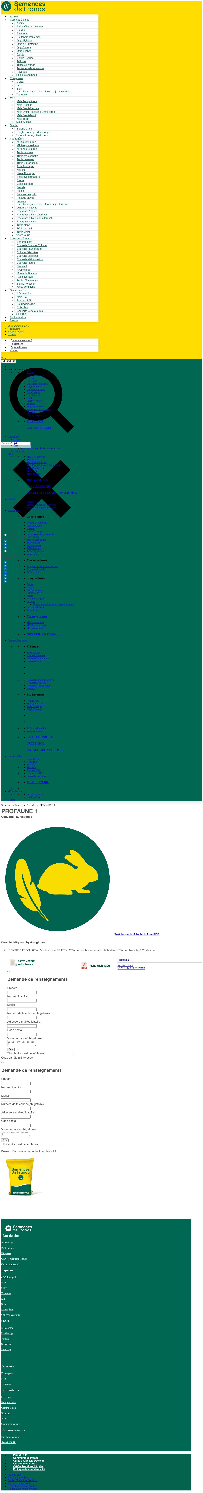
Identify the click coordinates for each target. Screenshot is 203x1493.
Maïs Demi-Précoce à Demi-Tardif (44, 465)
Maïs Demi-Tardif (36, 468)
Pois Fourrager (34, 537)
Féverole (31, 412)
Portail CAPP (8, 1442)
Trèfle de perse (34, 545)
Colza (17, 439)
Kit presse (6, 1253)
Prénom (12, 988)
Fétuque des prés (35, 590)
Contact (12, 334)
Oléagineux (13, 436)
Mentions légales (18, 1258)
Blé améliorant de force (30, 26)
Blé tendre (32, 381)
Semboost (6, 1413)
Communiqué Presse (26, 1458)
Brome (30, 584)
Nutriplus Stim (8, 1402)
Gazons (11, 799)
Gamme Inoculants (10, 1424)
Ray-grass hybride (36, 569)
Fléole (30, 595)
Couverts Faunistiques (38, 658)
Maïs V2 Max (23, 121)
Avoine (30, 372)
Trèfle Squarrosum (36, 551)
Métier (11, 1004)
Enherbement (33, 652)
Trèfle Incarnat (34, 548)
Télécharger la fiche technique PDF (137, 934)
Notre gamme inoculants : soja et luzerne (46, 91)
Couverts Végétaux (17, 640)
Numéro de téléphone (28, 1013)
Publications (7, 1248)
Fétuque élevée (34, 593)
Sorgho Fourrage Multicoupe (32, 135)
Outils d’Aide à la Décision (29, 1460)
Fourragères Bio (35, 773)
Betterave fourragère (28, 177)
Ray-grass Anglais (36, 598)
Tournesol (21, 94)
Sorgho (14, 125)
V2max (5, 1418)
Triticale (31, 403)
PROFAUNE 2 (125, 965)
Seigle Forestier (34, 709)
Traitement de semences (30, 68)
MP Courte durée (35, 622)
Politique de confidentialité (29, 1469)
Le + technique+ (35, 794)
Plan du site (7, 1242)
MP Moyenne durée (36, 625)
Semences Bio (15, 756)
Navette (30, 528)
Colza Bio (32, 761)
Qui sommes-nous (10, 1264)
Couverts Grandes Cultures (40, 680)
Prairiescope (7, 1333)
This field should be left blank (25, 1053)
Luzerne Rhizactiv (36, 607)
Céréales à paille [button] (16, 369)
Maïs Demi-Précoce (36, 462)
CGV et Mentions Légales (28, 1466)
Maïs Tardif (32, 471)
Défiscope (6, 1349)
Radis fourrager (34, 706)
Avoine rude (33, 700)
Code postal (15, 1030)
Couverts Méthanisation (38, 685)
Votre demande (24, 1038)
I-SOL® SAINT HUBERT (131, 968)
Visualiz (5, 1338)
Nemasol (31, 688)
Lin (15, 442)
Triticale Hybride (35, 406)
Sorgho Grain (33, 502)
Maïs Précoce (33, 459)
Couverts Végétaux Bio (30, 311)
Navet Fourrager (35, 531)
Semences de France (11, 805)
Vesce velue (33, 554)
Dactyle (30, 587)
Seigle (30, 398)
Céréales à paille (9, 1277)
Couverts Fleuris (35, 661)
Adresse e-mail (24, 1021)
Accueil (31, 805)
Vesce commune (35, 731)
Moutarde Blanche (36, 703)
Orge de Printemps (36, 389)
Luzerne (31, 601)
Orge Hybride (34, 386)
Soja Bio (31, 764)
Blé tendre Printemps (37, 383)
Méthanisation (15, 791)
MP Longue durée (36, 628)
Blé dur (30, 378)
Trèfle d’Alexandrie (36, 539)
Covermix (6, 1397)
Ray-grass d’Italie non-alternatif (42, 566)
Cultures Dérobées (36, 655)
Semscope (6, 1344)
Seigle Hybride (34, 401)
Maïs (12, 98)
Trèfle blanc (33, 610)
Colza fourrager (34, 525)
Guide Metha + (34, 797)
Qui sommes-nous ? (25, 1463)
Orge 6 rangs (33, 395)
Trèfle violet (33, 572)
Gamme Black (8, 1407)
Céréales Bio (33, 759)
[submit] (8, 971)
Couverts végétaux (10, 1315)
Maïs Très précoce (36, 456)
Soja (19, 88)
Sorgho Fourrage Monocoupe (41, 504)
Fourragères (14, 510)
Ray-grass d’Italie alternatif (40, 534)
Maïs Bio (31, 767)
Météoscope (7, 1328)
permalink (124, 959)
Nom (17, 996)
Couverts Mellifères (36, 682)
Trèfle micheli (33, 542)
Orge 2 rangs (33, 392)
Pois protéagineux (26, 75)
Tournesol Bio (34, 770)
